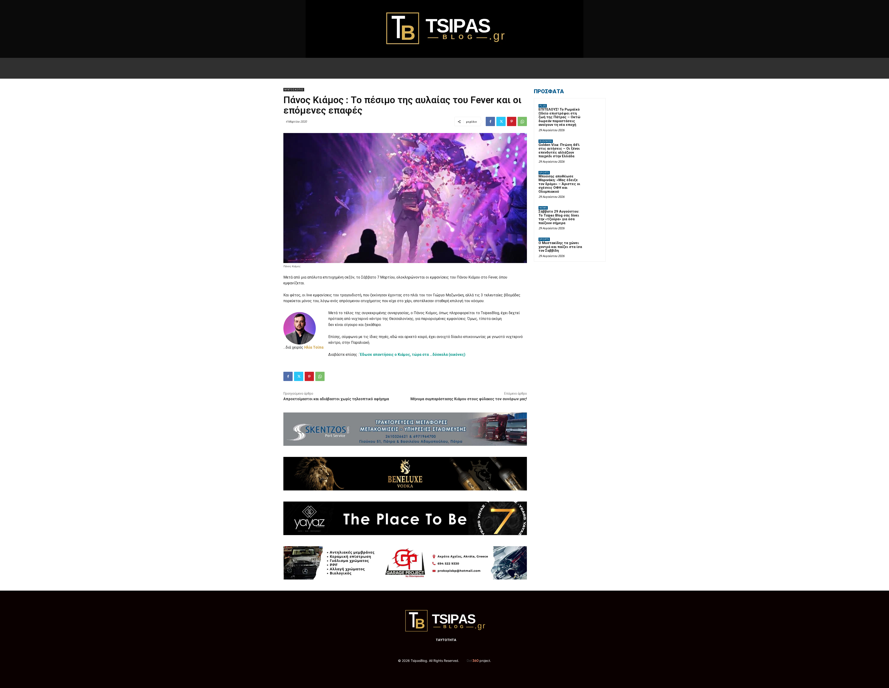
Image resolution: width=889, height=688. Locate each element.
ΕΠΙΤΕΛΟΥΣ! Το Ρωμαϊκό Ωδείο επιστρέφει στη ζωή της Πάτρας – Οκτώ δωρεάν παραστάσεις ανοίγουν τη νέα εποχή (559, 117)
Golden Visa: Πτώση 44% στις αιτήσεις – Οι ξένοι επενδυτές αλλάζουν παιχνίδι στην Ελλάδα (559, 150)
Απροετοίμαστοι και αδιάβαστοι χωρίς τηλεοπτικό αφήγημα (336, 399)
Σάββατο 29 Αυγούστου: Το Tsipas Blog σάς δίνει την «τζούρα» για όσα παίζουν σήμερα (558, 217)
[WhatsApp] (522, 121)
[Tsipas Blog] (444, 29)
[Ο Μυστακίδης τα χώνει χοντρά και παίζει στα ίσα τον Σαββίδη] (593, 245)
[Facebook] (490, 121)
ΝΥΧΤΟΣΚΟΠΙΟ (293, 89)
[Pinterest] (511, 121)
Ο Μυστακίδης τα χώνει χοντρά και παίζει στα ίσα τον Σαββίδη (560, 247)
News (543, 208)
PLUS (542, 106)
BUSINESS (545, 141)
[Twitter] (501, 121)
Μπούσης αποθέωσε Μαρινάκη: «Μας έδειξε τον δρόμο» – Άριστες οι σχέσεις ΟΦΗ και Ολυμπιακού (559, 184)
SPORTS (544, 172)
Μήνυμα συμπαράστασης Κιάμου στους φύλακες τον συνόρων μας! (468, 399)
